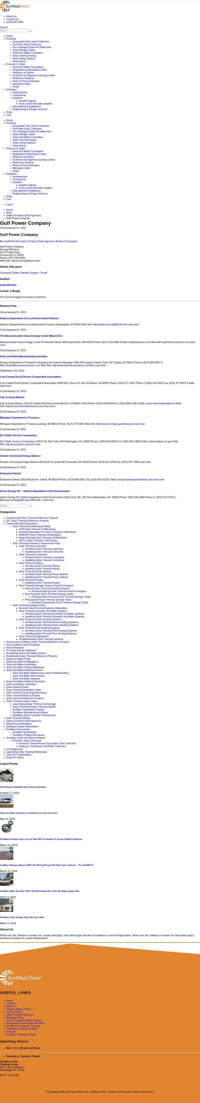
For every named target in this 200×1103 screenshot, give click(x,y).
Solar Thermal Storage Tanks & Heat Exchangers (46, 585)
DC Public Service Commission (18, 435)
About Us (11, 16)
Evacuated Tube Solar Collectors (30, 41)
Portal (15, 86)
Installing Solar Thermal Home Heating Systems (51, 625)
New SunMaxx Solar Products (23, 644)
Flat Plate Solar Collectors (27, 44)
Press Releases (15, 647)
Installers (17, 98)
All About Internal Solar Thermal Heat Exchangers (58, 591)
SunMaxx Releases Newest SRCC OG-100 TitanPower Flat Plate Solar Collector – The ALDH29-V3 (46, 865)
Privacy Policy (14, 1012)
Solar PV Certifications (18, 754)
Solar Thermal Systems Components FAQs (36, 543)
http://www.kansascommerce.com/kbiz (73, 365)
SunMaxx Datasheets (24, 732)
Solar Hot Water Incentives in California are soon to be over (29, 813)
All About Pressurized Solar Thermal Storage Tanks (59, 602)
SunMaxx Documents (18, 729)
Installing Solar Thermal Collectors (44, 551)
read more (133, 324)
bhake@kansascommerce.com (23, 365)
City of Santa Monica (12, 397)
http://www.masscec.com (175, 342)
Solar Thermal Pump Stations (35, 571)
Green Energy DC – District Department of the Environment (35, 491)
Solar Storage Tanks (23, 50)
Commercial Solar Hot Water (22, 1029)
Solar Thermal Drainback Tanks (23, 690)
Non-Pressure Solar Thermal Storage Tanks (49, 594)
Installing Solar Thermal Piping (42, 568)
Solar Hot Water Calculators (27, 67)
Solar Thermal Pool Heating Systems (39, 628)
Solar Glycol (19, 61)
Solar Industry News (17, 687)
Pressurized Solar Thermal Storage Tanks (48, 599)
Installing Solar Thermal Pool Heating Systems (51, 633)
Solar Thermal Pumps (31, 580)
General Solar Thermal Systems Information (43, 608)
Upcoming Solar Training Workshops (26, 752)
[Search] (31, 31)
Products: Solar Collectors (26, 740)
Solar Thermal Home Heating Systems (40, 619)
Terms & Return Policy (18, 1009)
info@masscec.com (139, 342)
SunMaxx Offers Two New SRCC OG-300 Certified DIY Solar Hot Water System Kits (39, 891)
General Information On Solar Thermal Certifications (47, 532)
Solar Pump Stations (23, 58)
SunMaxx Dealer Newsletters (22, 726)
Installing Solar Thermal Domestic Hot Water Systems (54, 616)
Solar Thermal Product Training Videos (34, 706)
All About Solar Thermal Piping (42, 566)
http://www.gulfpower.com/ (25, 260)
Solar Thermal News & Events (23, 695)
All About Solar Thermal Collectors (44, 549)
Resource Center (15, 64)
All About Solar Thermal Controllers (44, 557)
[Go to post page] (6, 781)
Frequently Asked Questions (22, 523)
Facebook (5, 272)
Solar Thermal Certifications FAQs (31, 526)
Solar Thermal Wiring (18, 718)
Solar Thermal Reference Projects (25, 698)
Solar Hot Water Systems (26, 678)
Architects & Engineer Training (23, 1026)
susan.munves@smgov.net (160, 403)
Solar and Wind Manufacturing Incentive (23, 356)
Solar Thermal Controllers (33, 554)
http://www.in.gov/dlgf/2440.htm (110, 324)
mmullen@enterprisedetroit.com (134, 479)
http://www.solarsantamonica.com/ (24, 406)
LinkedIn (24, 272)
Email (44, 272)
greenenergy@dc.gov (18, 500)
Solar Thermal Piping (24, 55)
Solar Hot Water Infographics (22, 661)
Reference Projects (23, 78)
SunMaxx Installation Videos (28, 709)
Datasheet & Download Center (29, 69)
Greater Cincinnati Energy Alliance (20, 456)
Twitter (15, 272)
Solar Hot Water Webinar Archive (24, 670)
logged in (19, 297)
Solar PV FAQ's (15, 757)
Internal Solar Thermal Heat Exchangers (47, 588)
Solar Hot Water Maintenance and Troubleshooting (40, 673)
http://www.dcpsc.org (17, 444)
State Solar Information (19, 723)
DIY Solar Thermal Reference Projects (27, 520)
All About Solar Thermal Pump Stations (46, 574)
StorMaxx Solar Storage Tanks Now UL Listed (22, 917)
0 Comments (70, 241)
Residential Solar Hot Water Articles (26, 653)
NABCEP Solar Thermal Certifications (40, 534)
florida (59, 241)
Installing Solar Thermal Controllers (44, 560)
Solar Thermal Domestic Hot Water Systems (43, 611)
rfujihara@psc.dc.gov (160, 441)
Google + (35, 272)
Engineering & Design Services (29, 109)
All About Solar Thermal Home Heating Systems (51, 622)
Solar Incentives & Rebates (21, 684)
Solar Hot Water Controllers (27, 53)
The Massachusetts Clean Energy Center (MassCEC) (31, 336)
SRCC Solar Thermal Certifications (38, 540)
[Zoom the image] (100, 978)
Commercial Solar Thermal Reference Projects (32, 518)
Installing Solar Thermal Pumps (42, 582)
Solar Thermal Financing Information (26, 692)
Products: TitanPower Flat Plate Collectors (42, 746)
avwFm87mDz (12, 241)
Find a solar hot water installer (35, 103)
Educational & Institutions (26, 106)
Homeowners (19, 92)
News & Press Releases (26, 81)
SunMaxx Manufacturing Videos (30, 712)
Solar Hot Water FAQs (18, 659)
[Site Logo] (15, 11)
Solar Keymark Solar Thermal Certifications (43, 537)
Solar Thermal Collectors (32, 546)
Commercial (19, 95)
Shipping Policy (15, 1017)
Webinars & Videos (23, 72)
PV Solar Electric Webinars (21, 650)
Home (9, 36)
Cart (8, 115)
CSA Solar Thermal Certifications (37, 529)
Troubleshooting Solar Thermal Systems (41, 639)
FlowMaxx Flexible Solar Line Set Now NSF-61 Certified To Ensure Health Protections (41, 839)
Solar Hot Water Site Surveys (28, 675)
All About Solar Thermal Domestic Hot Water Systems (54, 613)
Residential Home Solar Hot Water (25, 1023)
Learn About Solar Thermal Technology (34, 704)
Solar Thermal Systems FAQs (28, 605)
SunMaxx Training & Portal (21, 1034)
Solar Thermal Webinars (19, 1014)
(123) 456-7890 (14, 22)
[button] (4, 27)
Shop (9, 112)
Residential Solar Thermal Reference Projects (31, 656)
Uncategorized (14, 749)
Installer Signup (27, 100)
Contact (10, 1003)
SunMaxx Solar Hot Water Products (25, 737)
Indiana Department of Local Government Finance (29, 318)
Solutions (11, 89)
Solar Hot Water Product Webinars (25, 667)
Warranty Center (21, 84)
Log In (9, 204)
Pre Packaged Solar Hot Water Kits (31, 47)
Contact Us (12, 19)
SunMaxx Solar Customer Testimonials (33, 715)
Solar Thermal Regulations (34, 636)
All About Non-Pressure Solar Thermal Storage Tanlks (61, 597)
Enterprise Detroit (10, 473)
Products (11, 38)
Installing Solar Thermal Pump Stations (46, 577)
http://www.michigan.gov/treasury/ (114, 424)
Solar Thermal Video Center (21, 701)
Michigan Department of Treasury (19, 417)
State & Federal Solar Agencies (37, 241)
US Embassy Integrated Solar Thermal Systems (23, 787)
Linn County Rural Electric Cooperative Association (30, 376)
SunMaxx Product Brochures (28, 735)
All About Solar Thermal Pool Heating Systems (51, 630)
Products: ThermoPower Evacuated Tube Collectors (47, 743)
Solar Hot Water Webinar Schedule (25, 681)
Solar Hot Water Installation (21, 664)
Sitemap (10, 1031)
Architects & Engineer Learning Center (33, 75)
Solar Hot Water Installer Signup (24, 1020)
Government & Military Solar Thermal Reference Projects (37, 642)
